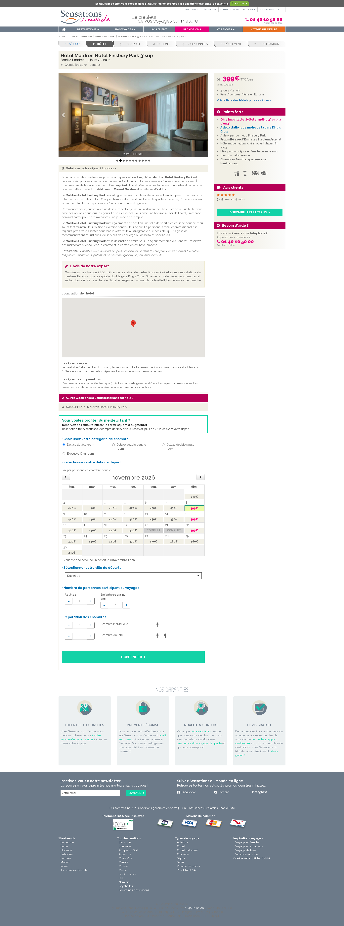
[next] (200, 477)
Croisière (183, 854)
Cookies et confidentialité (251, 858)
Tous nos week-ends (74, 870)
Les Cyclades (127, 874)
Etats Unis (125, 842)
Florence (66, 850)
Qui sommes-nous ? (122, 808)
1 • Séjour (72, 44)
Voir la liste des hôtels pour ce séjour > (244, 100)
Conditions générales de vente (157, 808)
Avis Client (159, 29)
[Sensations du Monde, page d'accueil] (85, 17)
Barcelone (67, 842)
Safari (180, 862)
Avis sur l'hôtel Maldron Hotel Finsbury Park (97, 407)
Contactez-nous (230, 10)
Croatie (123, 866)
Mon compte (191, 10)
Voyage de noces (188, 866)
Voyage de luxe (245, 850)
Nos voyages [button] (124, 29)
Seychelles (126, 886)
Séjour (181, 858)
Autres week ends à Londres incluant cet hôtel (99, 397)
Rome (64, 866)
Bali (121, 878)
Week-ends (67, 838)
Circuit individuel (187, 850)
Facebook (188, 792)
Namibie (124, 882)
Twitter (223, 792)
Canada (123, 862)
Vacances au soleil (247, 854)
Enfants (113, 596)
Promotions (192, 29)
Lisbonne (66, 854)
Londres (66, 858)
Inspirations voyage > (248, 838)
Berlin (64, 846)
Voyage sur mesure (264, 29)
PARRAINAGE (249, 10)
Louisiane (125, 846)
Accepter (238, 3)
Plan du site (227, 808)
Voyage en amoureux (249, 846)
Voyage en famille (247, 842)
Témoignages (209, 10)
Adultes (70, 594)
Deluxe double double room (131, 446)
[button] (64, 115)
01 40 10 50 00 (266, 19)
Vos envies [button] (225, 29)
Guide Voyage (267, 10)
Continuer (131, 657)
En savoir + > (221, 3)
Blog (280, 10)
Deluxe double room (80, 444)
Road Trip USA (186, 870)
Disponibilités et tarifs (248, 212)
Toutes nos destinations (134, 890)
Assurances (196, 808)
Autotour (182, 842)
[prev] (66, 477)
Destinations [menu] (87, 29)
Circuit (181, 846)
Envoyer (134, 793)
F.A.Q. (183, 808)
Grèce (123, 870)
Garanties (212, 808)
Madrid (65, 862)
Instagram (259, 792)
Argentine (125, 854)
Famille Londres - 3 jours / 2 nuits (85, 60)
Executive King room (80, 453)
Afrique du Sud (128, 850)
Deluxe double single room (180, 446)
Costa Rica (125, 858)
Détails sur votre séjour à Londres (90, 168)
